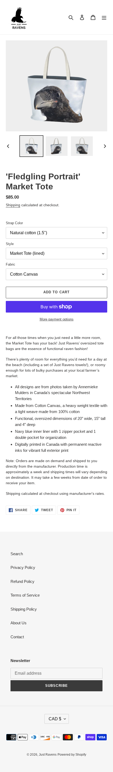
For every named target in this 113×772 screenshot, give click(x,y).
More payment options (57, 319)
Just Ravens (47, 754)
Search (17, 554)
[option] (31, 146)
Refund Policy (22, 581)
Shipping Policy (24, 609)
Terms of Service (25, 595)
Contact (17, 637)
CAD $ (55, 719)
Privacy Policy (23, 567)
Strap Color (14, 223)
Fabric (10, 264)
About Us (19, 623)
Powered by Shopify (72, 754)
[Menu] (104, 17)
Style (10, 244)
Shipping (13, 205)
